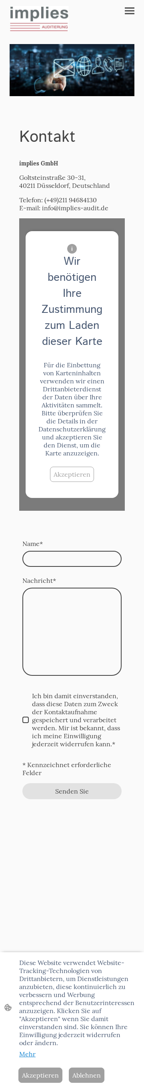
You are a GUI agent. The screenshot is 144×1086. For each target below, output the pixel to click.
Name (32, 544)
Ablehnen (86, 1075)
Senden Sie (72, 791)
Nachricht (39, 580)
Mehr (27, 1054)
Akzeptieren (72, 474)
